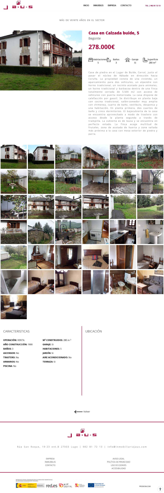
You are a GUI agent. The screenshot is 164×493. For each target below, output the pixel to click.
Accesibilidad (119, 468)
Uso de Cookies (118, 465)
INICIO (86, 5)
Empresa (112, 5)
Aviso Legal (119, 458)
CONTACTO (126, 5)
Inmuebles (98, 5)
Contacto (50, 465)
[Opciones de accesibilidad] (160, 489)
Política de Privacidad (118, 462)
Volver (86, 411)
